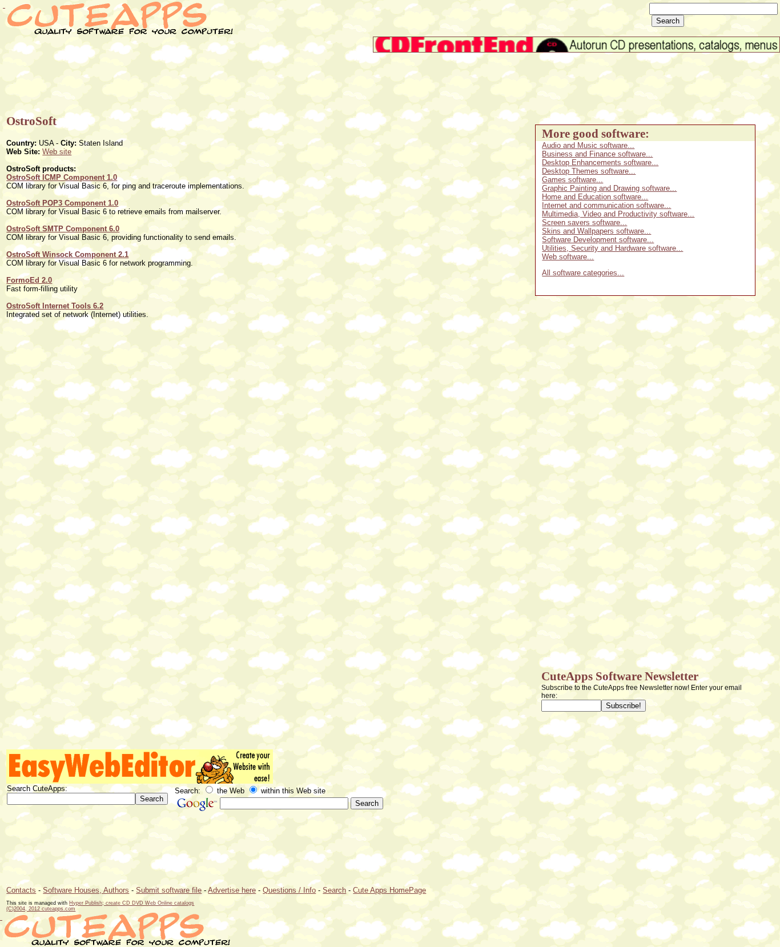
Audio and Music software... (588, 145)
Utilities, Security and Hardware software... (612, 248)
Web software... (568, 256)
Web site (56, 151)
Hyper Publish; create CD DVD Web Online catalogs (131, 903)
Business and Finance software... (597, 154)
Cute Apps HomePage (389, 890)
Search (334, 890)
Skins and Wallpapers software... (596, 231)
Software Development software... (598, 239)
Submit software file (169, 890)
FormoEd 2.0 (29, 280)
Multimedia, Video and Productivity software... (618, 214)
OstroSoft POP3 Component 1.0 (62, 203)
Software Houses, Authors (86, 890)
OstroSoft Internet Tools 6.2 (54, 306)
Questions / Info (289, 890)
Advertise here (232, 890)
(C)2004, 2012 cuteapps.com (40, 909)
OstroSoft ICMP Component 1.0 (61, 177)
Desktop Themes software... (589, 171)
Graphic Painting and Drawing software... (609, 188)
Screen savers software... (584, 222)
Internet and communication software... (606, 205)
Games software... (572, 179)
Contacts (21, 890)
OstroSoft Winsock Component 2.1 (67, 254)
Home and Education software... (595, 196)
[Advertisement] (214, 78)
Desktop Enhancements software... (600, 162)
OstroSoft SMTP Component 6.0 (62, 228)
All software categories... (583, 272)
